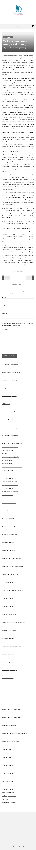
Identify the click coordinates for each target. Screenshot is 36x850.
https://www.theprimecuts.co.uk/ (12, 236)
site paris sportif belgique (10, 574)
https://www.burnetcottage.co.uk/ (13, 210)
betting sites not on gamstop (11, 372)
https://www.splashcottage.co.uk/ (12, 144)
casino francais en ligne (9, 802)
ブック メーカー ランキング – (10, 457)
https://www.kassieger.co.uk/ (12, 247)
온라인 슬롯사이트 (7, 460)
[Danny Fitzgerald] (18, 11)
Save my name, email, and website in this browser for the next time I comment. (17, 324)
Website (4, 313)
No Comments (18, 271)
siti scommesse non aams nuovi (12, 467)
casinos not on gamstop (9, 380)
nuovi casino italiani (8, 792)
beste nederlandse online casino (12, 443)
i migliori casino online (9, 478)
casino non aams (7, 749)
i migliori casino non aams (10, 481)
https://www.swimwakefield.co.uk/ (23, 184)
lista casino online (7, 495)
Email (4, 305)
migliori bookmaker (8, 470)
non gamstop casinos (8, 388)
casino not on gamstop (9, 412)
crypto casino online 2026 (10, 491)
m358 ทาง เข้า (6, 404)
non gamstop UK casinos (10, 420)
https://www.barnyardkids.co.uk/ (12, 101)
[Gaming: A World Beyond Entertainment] (30, 278)
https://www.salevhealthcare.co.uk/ (13, 223)
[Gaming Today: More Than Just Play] (5, 278)
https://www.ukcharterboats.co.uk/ (13, 197)
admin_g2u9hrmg (20, 48)
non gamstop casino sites (10, 364)
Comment (5, 329)
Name (4, 297)
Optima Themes (23, 846)
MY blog (8, 37)
